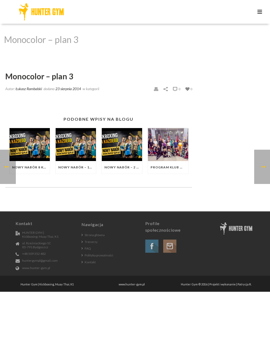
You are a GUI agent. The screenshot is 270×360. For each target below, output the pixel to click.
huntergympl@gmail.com (40, 260)
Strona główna (95, 235)
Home (191, 53)
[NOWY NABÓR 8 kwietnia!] (29, 144)
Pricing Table (211, 53)
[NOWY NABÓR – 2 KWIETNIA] (122, 144)
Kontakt (90, 262)
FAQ (88, 248)
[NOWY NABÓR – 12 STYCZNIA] (76, 144)
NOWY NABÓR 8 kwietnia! (31, 167)
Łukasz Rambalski (29, 88)
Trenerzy (91, 242)
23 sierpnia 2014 (68, 88)
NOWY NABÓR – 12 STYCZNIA (77, 167)
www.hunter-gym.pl (36, 268)
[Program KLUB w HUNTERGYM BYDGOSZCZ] (168, 144)
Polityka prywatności (99, 255)
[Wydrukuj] (156, 88)
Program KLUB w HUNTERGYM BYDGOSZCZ (169, 167)
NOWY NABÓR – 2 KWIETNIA (123, 167)
